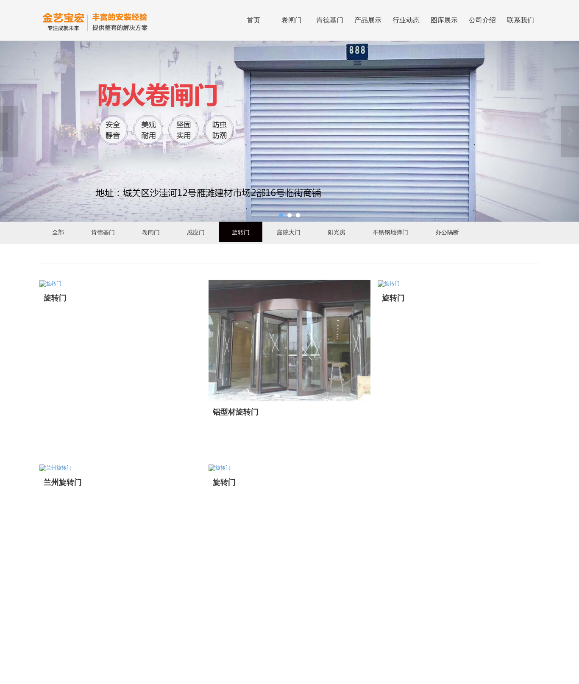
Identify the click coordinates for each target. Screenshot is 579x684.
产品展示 (367, 20)
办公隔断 (447, 232)
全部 (58, 232)
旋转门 (241, 232)
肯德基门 (329, 20)
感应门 (196, 232)
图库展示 (444, 20)
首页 (253, 20)
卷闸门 (291, 20)
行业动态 (406, 20)
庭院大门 (289, 232)
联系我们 (520, 20)
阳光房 (336, 232)
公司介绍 (482, 20)
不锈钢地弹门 (390, 232)
